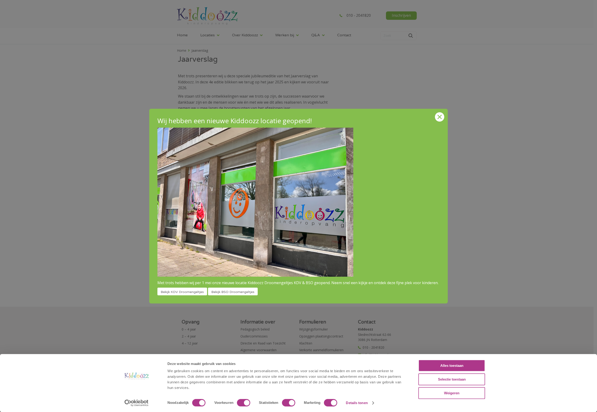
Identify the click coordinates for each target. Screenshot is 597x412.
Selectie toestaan (452, 379)
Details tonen (357, 403)
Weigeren (451, 393)
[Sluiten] (439, 117)
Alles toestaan (451, 366)
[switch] (243, 402)
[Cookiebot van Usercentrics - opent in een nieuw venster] (136, 402)
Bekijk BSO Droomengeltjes (232, 292)
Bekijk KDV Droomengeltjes (182, 292)
